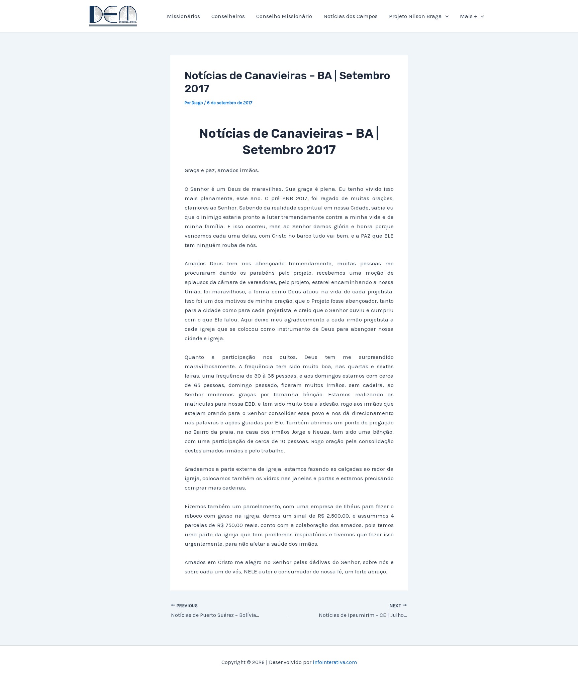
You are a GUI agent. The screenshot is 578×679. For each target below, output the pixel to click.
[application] (445, 16)
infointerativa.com (335, 662)
